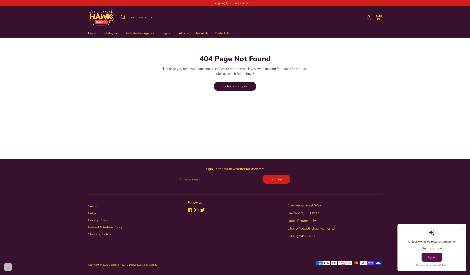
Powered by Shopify (146, 265)
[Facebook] (190, 210)
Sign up (276, 179)
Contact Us (222, 33)
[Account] (368, 17)
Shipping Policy (99, 234)
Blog (164, 33)
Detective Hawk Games (121, 265)
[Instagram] (196, 210)
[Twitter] (202, 210)
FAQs (182, 33)
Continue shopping (235, 86)
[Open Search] (123, 17)
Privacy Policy (98, 220)
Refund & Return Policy (105, 227)
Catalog (108, 33)
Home (92, 33)
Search (93, 206)
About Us (202, 33)
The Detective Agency (139, 33)
